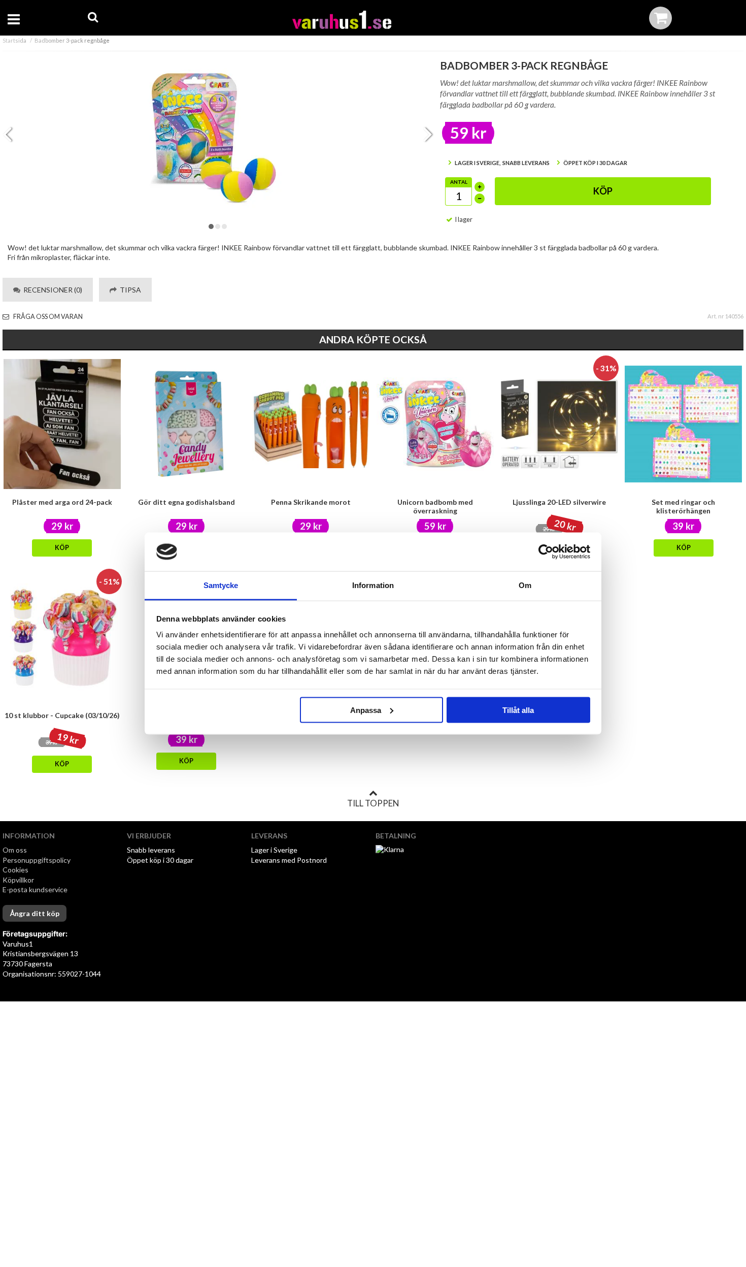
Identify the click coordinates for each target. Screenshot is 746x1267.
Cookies (15, 869)
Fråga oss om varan (47, 316)
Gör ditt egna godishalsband (186, 502)
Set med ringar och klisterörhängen (683, 506)
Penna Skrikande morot (311, 502)
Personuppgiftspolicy (37, 860)
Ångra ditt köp (34, 913)
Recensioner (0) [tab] (51, 289)
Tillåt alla (518, 709)
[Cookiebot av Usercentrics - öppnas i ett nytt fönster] (545, 552)
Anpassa (365, 709)
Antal (458, 182)
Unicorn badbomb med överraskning (435, 506)
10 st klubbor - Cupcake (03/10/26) (62, 715)
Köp (603, 191)
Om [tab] (525, 585)
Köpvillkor (18, 879)
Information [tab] (373, 585)
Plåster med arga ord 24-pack (62, 502)
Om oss (15, 850)
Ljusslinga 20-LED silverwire (559, 502)
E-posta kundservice (36, 889)
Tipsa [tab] (129, 289)
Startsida (14, 40)
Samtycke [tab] (221, 585)
